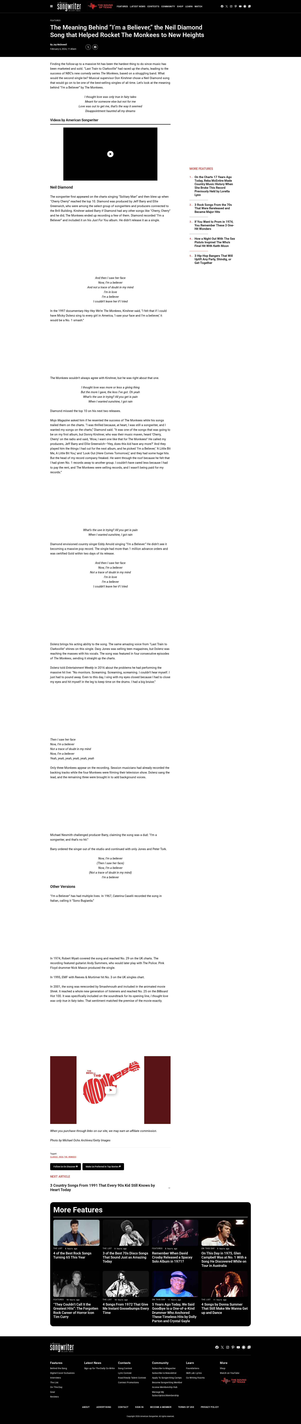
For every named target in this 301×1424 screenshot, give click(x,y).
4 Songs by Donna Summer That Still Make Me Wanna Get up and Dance (224, 1308)
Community (168, 6)
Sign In (139, 1407)
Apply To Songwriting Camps (167, 1377)
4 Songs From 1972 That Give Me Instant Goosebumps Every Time (126, 1308)
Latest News (137, 6)
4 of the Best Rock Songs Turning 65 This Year (72, 1255)
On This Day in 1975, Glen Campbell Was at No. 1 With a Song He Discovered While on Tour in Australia (223, 1259)
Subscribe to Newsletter (164, 1373)
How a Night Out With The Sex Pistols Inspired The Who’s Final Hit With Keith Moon (215, 242)
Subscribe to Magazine (164, 1368)
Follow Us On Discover (64, 1166)
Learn (189, 6)
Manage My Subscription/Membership (165, 1394)
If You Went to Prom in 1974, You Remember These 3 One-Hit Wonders (214, 225)
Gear (52, 1392)
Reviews (54, 1396)
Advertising (103, 1407)
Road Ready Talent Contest (132, 1377)
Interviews (55, 1377)
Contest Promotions (128, 1382)
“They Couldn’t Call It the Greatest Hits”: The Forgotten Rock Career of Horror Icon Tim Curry (75, 1310)
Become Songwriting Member (167, 1382)
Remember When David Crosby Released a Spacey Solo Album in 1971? (172, 1257)
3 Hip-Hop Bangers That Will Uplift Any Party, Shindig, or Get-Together (214, 259)
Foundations (192, 1368)
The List (58, 1248)
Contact (123, 1407)
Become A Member (160, 1407)
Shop (180, 6)
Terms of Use (186, 1407)
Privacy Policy (210, 1407)
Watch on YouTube (229, 1373)
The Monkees (70, 1156)
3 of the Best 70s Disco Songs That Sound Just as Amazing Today (125, 1257)
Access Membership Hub (164, 1387)
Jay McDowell (60, 44)
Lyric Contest (125, 1373)
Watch (198, 6)
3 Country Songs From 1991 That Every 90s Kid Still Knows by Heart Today (102, 1187)
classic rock (56, 1156)
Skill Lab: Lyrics (194, 1373)
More (223, 1363)
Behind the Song (58, 1368)
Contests (153, 6)
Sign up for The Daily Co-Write (99, 1368)
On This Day (208, 1248)
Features (122, 6)
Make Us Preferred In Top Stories (102, 1166)
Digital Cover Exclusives (62, 1373)
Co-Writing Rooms (195, 1377)
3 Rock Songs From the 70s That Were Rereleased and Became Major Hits (213, 208)
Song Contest (125, 1368)
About (86, 1407)
